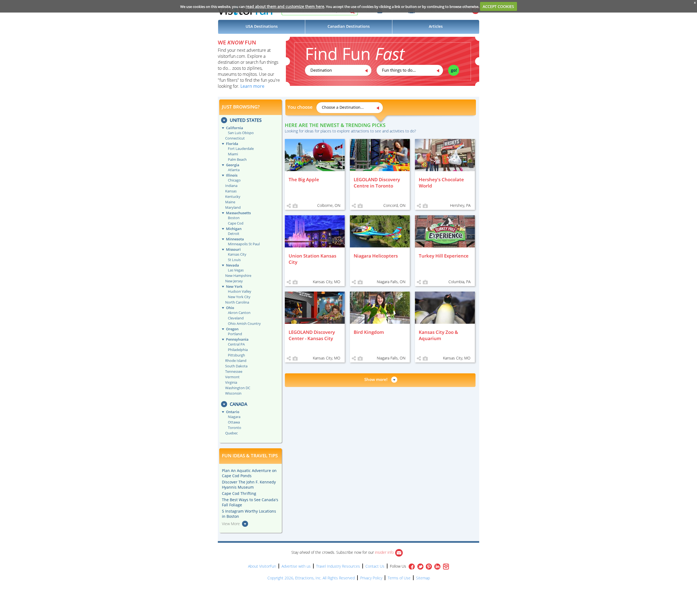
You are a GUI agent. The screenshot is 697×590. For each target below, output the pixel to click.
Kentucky (232, 196)
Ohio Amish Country (244, 323)
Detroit (233, 233)
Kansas (231, 191)
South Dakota (236, 366)
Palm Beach (237, 159)
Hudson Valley (239, 291)
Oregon (232, 328)
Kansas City (237, 254)
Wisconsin (233, 393)
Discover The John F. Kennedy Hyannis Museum (249, 484)
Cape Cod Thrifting (239, 493)
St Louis (234, 259)
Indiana (231, 185)
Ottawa (234, 422)
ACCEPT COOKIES (498, 6)
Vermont (232, 376)
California (234, 127)
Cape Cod (235, 223)
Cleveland (236, 318)
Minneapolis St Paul (244, 243)
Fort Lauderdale (241, 148)
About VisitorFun (262, 566)
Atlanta (234, 169)
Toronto (234, 427)
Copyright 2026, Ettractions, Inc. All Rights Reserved (311, 577)
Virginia (231, 382)
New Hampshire (238, 275)
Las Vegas (236, 270)
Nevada (232, 265)
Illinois (231, 175)
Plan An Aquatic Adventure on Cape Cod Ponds (249, 473)
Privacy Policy (371, 577)
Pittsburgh (236, 355)
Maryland (233, 207)
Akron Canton (239, 312)
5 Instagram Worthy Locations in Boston (249, 514)
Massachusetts (238, 212)
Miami (233, 154)
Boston (234, 217)
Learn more (252, 86)
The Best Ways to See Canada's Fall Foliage (250, 502)
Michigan (233, 228)
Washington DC (237, 387)
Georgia (232, 164)
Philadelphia (238, 349)
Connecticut (235, 138)
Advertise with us (296, 566)
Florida (232, 143)
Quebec (231, 433)
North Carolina (237, 302)
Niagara (234, 416)
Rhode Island (235, 360)
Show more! (375, 379)
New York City (239, 296)
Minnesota (235, 239)
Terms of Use (399, 577)
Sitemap (423, 577)
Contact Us (374, 566)
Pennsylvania (237, 339)
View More (231, 523)
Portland (235, 333)
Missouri (233, 249)
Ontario (232, 411)
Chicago (234, 180)
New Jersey (234, 281)
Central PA (236, 344)
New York (234, 286)
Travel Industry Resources (338, 566)
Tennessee (233, 371)
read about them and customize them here (285, 6)
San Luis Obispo (241, 132)
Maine (230, 201)
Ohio (230, 307)
